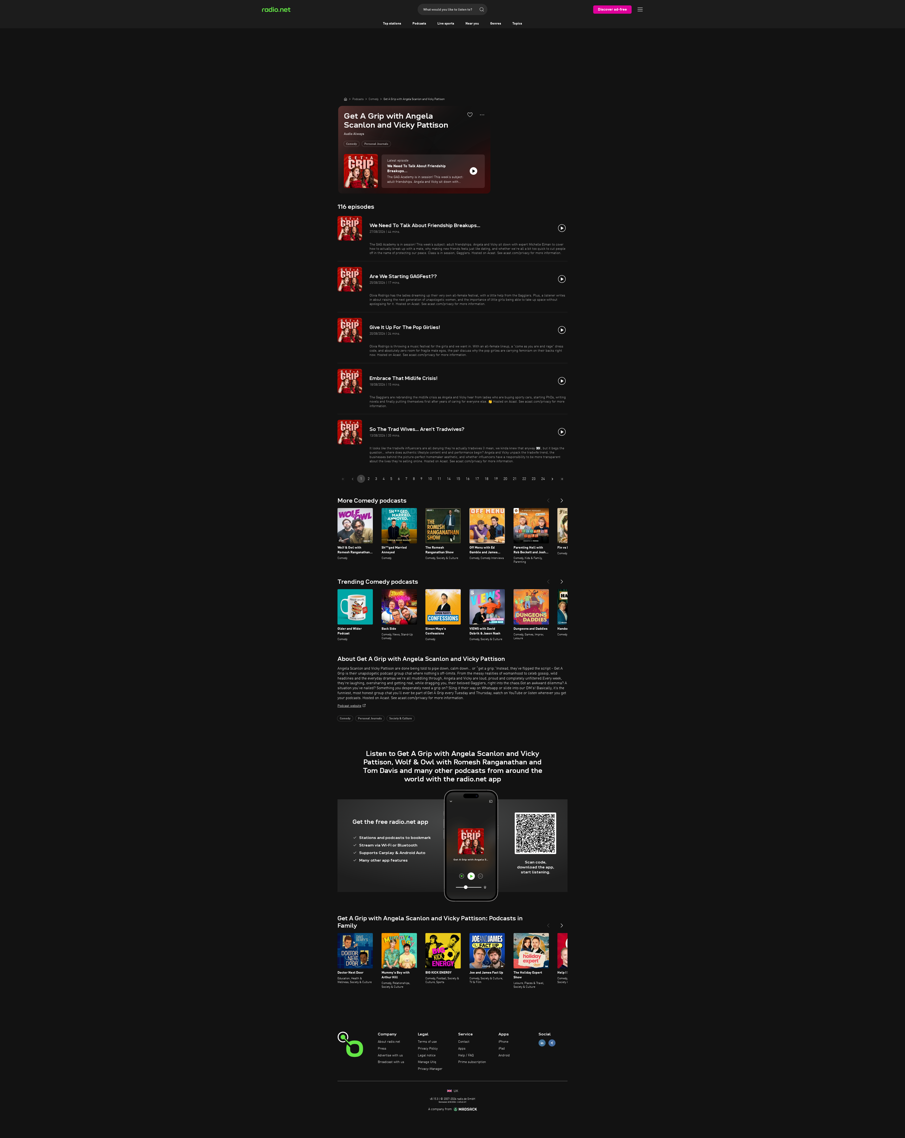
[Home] (345, 99)
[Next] (562, 498)
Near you (472, 23)
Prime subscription (472, 1062)
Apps (461, 1048)
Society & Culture (400, 718)
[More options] (482, 115)
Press (382, 1048)
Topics (517, 23)
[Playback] (473, 171)
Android (504, 1055)
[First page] (343, 479)
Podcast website (349, 706)
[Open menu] (640, 9)
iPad (501, 1048)
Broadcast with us (391, 1062)
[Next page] (552, 479)
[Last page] (562, 479)
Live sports (445, 23)
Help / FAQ (466, 1055)
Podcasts (419, 23)
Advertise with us (390, 1055)
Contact (463, 1041)
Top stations (392, 23)
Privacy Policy (428, 1048)
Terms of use (427, 1041)
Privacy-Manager (430, 1069)
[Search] (482, 9)
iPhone (503, 1041)
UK (455, 1091)
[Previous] (548, 498)
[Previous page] (352, 479)
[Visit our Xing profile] (552, 1043)
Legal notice (427, 1055)
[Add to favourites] (470, 114)
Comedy (351, 144)
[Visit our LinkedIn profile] (542, 1043)
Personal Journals (376, 144)
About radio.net (389, 1041)
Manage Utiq (427, 1062)
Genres (495, 23)
